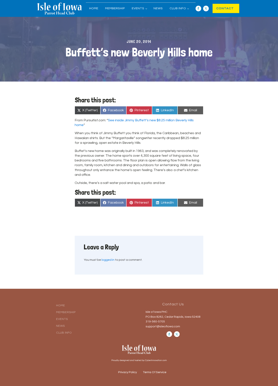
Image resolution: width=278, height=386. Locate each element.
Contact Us (173, 304)
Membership (115, 8)
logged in (108, 259)
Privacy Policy (127, 372)
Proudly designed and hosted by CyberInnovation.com (139, 360)
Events (138, 8)
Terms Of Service (154, 372)
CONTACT (221, 8)
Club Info (178, 8)
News (158, 8)
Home (93, 8)
